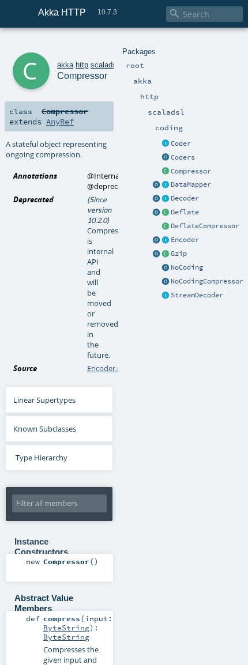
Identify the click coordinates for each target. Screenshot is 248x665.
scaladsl (104, 65)
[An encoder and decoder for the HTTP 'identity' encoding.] (165, 268)
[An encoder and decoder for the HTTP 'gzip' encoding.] (156, 254)
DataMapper (191, 184)
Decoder (185, 198)
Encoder (185, 240)
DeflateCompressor (205, 226)
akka (65, 65)
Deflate (185, 212)
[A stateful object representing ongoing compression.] (165, 171)
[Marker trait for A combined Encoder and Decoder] (165, 144)
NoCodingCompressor (207, 281)
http (82, 65)
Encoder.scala (110, 368)
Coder (181, 143)
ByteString (66, 627)
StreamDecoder (197, 295)
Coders (183, 157)
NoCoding (187, 267)
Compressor (191, 171)
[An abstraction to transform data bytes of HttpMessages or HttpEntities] (165, 185)
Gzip (179, 254)
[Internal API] (165, 226)
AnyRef (60, 121)
